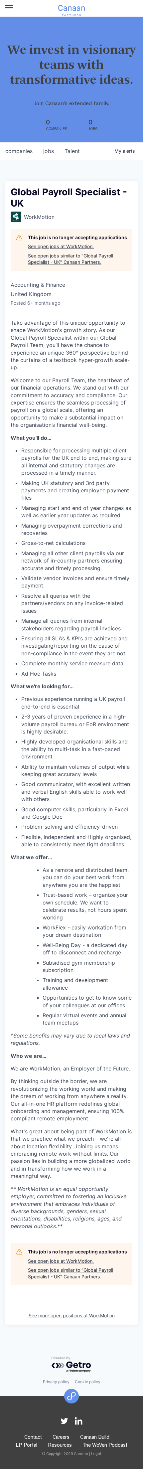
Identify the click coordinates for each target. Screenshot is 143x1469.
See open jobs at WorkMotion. (61, 246)
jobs (48, 151)
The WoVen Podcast (104, 1445)
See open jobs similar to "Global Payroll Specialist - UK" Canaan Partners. (70, 259)
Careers (61, 1437)
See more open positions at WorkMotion (72, 1315)
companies (19, 151)
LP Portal (26, 1445)
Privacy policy (56, 1381)
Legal (96, 1454)
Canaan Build (94, 1437)
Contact (33, 1437)
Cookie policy (87, 1381)
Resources (60, 1445)
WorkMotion (45, 1068)
